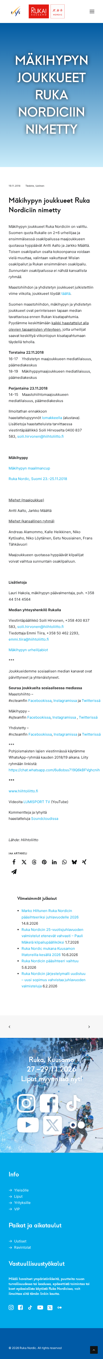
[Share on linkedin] (54, 862)
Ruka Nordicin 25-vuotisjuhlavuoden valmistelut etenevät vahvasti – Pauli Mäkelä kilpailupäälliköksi (52, 936)
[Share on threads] (34, 862)
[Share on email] (14, 871)
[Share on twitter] (24, 862)
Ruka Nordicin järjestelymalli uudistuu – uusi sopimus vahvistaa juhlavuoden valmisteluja (54, 980)
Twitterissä (91, 700)
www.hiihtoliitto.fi (23, 791)
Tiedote (29, 185)
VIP (17, 1209)
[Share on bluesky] (74, 862)
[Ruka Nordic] (37, 11)
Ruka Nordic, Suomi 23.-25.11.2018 (38, 478)
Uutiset (20, 1241)
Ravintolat (22, 1247)
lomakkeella (52, 417)
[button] (92, 11)
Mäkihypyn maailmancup (29, 468)
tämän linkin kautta (44, 1294)
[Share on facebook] (14, 862)
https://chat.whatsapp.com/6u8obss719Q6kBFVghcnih (54, 770)
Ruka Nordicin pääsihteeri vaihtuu (50, 961)
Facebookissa (40, 700)
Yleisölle (21, 1190)
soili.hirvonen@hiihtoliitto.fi (40, 436)
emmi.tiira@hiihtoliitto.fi (29, 639)
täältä (65, 293)
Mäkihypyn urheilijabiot (28, 650)
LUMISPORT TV (37, 802)
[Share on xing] (84, 862)
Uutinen (39, 185)
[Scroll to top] (94, 1349)
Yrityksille (22, 1202)
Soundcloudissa (44, 818)
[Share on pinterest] (44, 862)
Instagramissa (65, 700)
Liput (18, 1196)
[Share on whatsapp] (64, 862)
